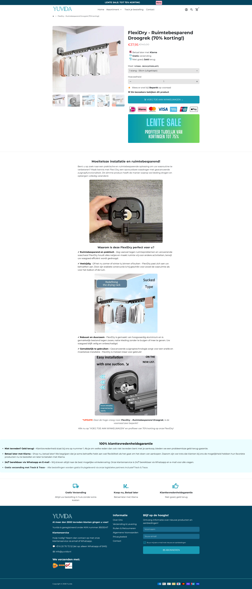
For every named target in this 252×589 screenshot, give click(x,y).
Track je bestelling (134, 9)
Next (120, 59)
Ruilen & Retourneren (124, 528)
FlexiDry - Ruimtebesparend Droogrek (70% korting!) (78, 16)
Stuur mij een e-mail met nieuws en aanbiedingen (166, 543)
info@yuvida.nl (62, 551)
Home (101, 9)
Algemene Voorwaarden (125, 532)
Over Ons (118, 520)
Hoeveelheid (134, 77)
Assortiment (114, 9)
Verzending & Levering (125, 524)
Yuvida (69, 584)
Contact (150, 9)
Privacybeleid (120, 537)
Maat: (143, 66)
